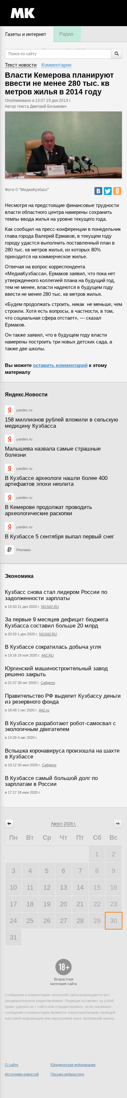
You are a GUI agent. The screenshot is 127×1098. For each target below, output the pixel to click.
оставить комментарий (60, 365)
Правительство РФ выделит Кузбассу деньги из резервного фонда (63, 699)
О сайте (11, 1065)
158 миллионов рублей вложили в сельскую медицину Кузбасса (61, 423)
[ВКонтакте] (98, 191)
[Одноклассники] (117, 191)
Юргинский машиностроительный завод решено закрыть (56, 671)
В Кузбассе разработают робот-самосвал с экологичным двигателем (60, 726)
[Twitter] (108, 191)
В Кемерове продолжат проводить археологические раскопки (48, 510)
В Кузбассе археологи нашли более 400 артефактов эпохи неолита (56, 481)
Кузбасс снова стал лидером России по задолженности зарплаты (56, 595)
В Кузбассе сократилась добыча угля (53, 647)
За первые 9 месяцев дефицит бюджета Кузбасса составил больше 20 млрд (56, 622)
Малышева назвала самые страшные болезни (53, 452)
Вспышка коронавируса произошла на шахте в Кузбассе (62, 754)
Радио (66, 34)
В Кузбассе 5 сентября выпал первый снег (59, 536)
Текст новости (20, 65)
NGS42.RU (50, 607)
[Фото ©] (63, 145)
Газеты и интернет (25, 34)
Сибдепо (48, 683)
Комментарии (56, 65)
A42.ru (44, 710)
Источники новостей (22, 1074)
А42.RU (47, 655)
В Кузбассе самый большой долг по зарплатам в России (51, 781)
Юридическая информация (72, 1065)
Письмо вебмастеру (67, 1074)
